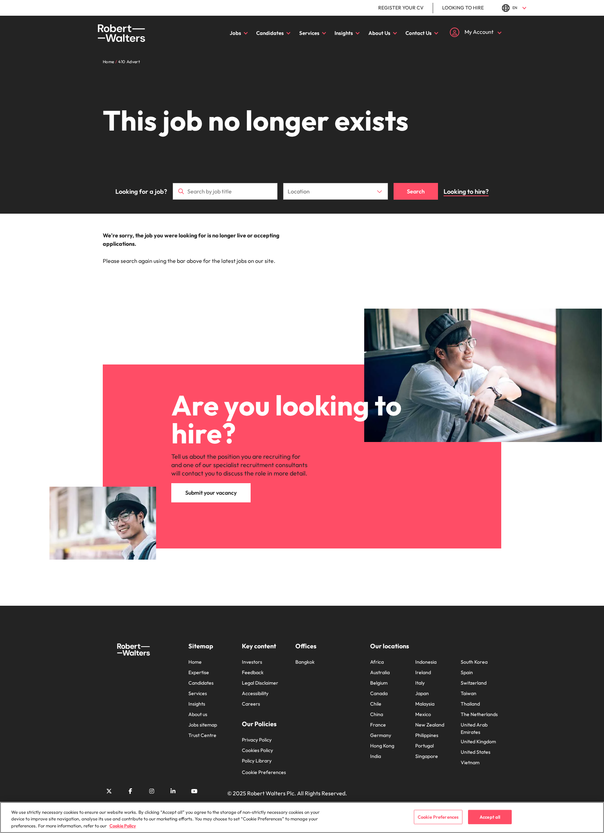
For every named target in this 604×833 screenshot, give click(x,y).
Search (416, 191)
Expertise (198, 672)
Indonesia (426, 662)
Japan (422, 693)
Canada (379, 693)
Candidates (270, 33)
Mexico (423, 714)
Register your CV (401, 8)
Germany (380, 735)
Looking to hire (463, 8)
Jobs (235, 33)
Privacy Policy (257, 740)
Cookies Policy (257, 750)
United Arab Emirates (474, 728)
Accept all (490, 816)
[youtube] (194, 791)
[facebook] (130, 791)
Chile (375, 704)
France (378, 725)
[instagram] (151, 791)
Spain (467, 672)
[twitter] (109, 791)
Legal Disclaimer (260, 683)
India (375, 756)
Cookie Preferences (264, 772)
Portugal (424, 746)
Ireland (423, 672)
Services (309, 33)
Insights (344, 33)
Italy (420, 683)
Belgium (379, 683)
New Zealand (429, 725)
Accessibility (255, 693)
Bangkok (305, 662)
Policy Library (257, 761)
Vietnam (470, 762)
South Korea (474, 662)
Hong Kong (382, 746)
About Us (379, 33)
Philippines (426, 735)
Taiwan (468, 693)
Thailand (470, 704)
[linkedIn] (173, 791)
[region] (302, 817)
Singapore (426, 756)
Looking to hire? (466, 191)
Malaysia (424, 704)
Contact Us (418, 33)
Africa (377, 662)
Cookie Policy (122, 825)
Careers (251, 704)
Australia (380, 672)
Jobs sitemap (202, 725)
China (376, 714)
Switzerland (474, 683)
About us (197, 714)
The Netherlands (479, 714)
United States (475, 752)
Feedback (253, 672)
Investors (252, 662)
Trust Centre (202, 735)
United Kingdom (478, 741)
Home (195, 662)
